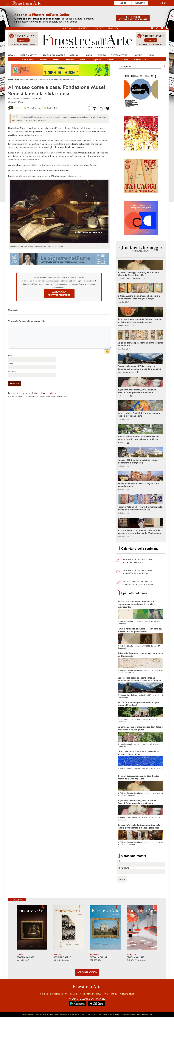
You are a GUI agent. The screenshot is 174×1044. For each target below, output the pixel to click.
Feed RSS (96, 993)
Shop (151, 55)
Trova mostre (119, 55)
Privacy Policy (110, 993)
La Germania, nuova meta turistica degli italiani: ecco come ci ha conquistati (140, 728)
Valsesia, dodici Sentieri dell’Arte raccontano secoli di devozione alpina (139, 414)
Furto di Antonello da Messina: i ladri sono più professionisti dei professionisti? (140, 630)
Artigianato (96, 59)
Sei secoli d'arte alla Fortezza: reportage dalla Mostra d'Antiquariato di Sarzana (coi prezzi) (139, 826)
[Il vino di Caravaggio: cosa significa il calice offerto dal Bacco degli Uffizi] (140, 265)
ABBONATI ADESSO (87, 972)
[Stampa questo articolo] (94, 108)
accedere (40, 393)
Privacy (117, 1014)
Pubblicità (113, 28)
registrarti (53, 393)
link (19, 165)
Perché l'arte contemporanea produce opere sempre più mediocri (138, 703)
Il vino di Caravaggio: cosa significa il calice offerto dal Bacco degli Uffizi (138, 274)
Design (102, 55)
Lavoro (138, 55)
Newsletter (84, 28)
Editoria (110, 59)
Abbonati (140, 3)
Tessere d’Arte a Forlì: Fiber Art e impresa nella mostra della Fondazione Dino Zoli (140, 508)
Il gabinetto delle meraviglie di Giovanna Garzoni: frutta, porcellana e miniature (137, 391)
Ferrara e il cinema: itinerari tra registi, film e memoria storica (138, 485)
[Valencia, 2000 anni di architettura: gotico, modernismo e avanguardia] (140, 452)
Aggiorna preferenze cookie (131, 1014)
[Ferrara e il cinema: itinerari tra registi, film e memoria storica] (140, 476)
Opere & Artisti (28, 55)
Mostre (56, 59)
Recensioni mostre (54, 55)
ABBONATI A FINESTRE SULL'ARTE (59, 293)
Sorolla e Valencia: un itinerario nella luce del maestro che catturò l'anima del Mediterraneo (139, 531)
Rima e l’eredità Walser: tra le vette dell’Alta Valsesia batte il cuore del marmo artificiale (138, 438)
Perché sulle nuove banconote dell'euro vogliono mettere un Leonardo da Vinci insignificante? (136, 604)
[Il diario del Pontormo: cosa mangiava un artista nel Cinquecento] (140, 663)
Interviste (70, 59)
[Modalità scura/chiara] (107, 109)
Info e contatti (70, 993)
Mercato (124, 59)
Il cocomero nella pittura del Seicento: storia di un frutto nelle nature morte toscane (140, 320)
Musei (20, 101)
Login (122, 3)
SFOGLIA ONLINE (25, 957)
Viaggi (89, 55)
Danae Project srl (108, 1014)
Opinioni (75, 55)
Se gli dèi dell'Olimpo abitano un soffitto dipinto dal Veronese (140, 344)
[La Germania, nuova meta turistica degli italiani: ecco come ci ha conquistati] (140, 737)
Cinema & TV (140, 59)
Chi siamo (68, 28)
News (11, 55)
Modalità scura (127, 993)
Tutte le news (28, 59)
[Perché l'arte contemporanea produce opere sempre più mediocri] (140, 712)
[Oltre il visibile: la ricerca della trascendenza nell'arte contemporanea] (140, 761)
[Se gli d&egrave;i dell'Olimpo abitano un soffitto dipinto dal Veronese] (140, 335)
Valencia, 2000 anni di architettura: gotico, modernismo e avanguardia (138, 461)
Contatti (98, 28)
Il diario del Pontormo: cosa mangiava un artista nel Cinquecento (140, 654)
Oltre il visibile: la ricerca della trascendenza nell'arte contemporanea (138, 753)
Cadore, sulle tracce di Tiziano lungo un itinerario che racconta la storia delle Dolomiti (139, 367)
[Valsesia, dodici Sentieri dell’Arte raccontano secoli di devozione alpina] (140, 405)
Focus (82, 59)
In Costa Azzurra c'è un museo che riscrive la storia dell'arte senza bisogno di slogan (139, 297)
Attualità (43, 59)
